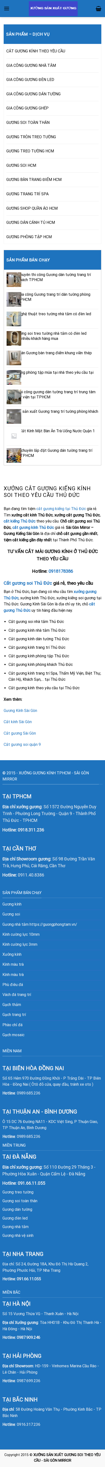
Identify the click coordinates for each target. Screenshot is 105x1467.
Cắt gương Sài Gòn (20, 733)
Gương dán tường (17, 1209)
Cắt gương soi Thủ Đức (28, 583)
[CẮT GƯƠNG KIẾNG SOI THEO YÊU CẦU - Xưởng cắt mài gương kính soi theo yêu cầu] (53, 8)
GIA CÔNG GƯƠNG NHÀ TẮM (31, 65)
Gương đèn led (15, 1218)
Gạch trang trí (14, 1014)
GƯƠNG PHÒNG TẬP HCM (29, 237)
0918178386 (61, 571)
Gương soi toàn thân (19, 1201)
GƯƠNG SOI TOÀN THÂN (28, 122)
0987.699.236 (28, 1380)
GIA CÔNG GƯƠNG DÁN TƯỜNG (33, 94)
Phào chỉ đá (12, 1025)
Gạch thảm (11, 1004)
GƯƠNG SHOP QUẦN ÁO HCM (32, 208)
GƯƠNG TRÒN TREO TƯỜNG (31, 137)
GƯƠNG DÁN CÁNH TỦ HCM (30, 222)
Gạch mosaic (13, 1035)
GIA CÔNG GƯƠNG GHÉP (27, 108)
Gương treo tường (17, 1192)
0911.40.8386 (31, 875)
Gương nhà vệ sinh (17, 1235)
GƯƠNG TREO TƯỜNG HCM (30, 151)
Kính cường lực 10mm (21, 934)
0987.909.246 (28, 1337)
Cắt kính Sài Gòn (18, 721)
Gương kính (11, 904)
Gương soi (11, 914)
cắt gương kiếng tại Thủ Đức (61, 508)
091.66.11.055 (29, 1279)
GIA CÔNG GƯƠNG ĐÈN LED (30, 79)
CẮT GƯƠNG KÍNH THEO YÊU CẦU (35, 51)
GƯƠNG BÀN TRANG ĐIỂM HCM (34, 179)
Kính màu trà (13, 964)
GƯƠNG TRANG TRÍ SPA (27, 194)
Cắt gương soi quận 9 (22, 744)
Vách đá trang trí (16, 994)
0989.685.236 (28, 1093)
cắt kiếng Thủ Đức (19, 521)
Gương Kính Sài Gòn (20, 710)
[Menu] (7, 8)
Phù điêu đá (12, 984)
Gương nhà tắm (15, 1226)
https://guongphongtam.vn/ (53, 924)
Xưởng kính (11, 954)
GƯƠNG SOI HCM (21, 165)
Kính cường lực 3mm (19, 944)
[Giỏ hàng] (98, 8)
